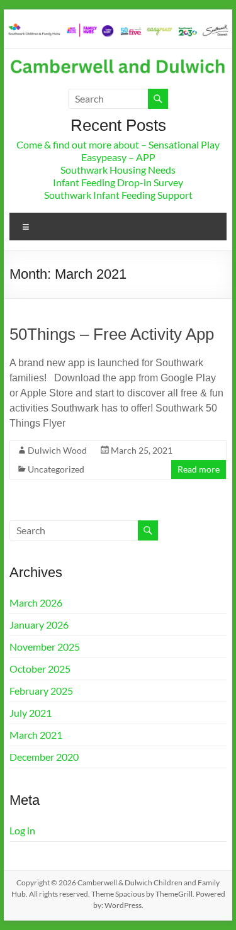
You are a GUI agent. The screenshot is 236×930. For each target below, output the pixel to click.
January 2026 (39, 624)
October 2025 (39, 669)
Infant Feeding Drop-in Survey (118, 182)
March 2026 (35, 602)
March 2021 (35, 735)
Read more (198, 469)
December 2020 (44, 757)
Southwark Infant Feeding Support (118, 195)
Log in (22, 830)
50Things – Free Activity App (111, 334)
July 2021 (30, 713)
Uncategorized (56, 469)
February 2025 (41, 691)
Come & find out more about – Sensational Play (118, 144)
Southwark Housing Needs (118, 170)
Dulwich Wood (57, 450)
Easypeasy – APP (118, 157)
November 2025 (44, 647)
